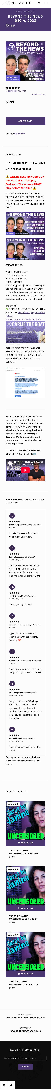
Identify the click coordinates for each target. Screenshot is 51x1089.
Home (18, 12)
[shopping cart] (38, 3)
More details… (38, 94)
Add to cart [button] (27, 843)
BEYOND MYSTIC (32, 1050)
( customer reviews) (16, 91)
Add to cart (25, 121)
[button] (42, 44)
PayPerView (27, 12)
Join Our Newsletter (12, 1058)
